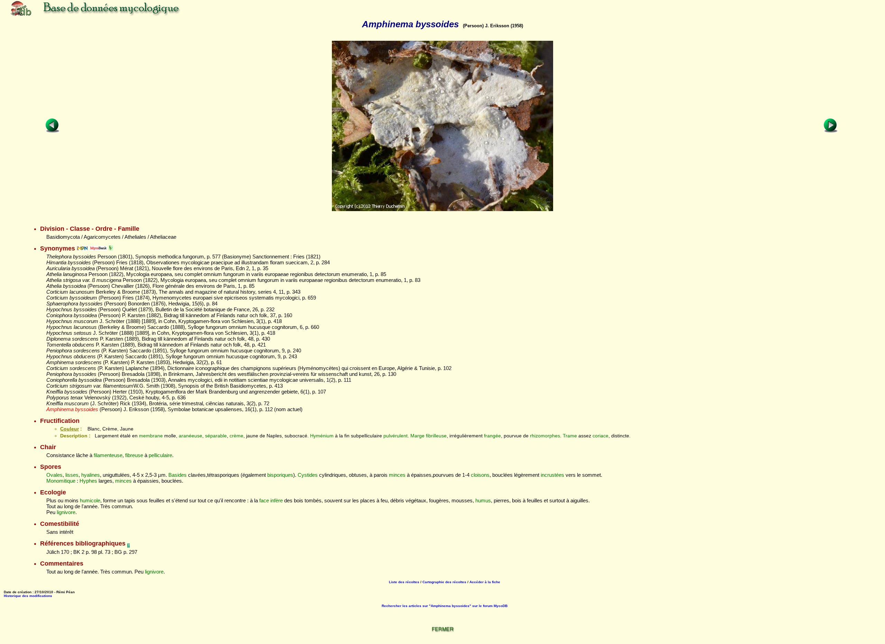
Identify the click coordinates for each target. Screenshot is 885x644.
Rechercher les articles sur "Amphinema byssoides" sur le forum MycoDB (444, 606)
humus (483, 500)
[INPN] (82, 248)
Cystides (308, 475)
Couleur (69, 429)
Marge (417, 435)
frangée (492, 435)
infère (276, 500)
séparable (216, 435)
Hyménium (322, 435)
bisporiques (280, 475)
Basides (177, 475)
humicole (90, 500)
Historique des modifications (28, 596)
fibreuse (134, 455)
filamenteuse (108, 455)
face (264, 500)
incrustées (552, 475)
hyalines (90, 475)
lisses (71, 475)
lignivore (66, 512)
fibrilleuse (436, 435)
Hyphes (88, 481)
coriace (600, 435)
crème (236, 435)
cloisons (480, 475)
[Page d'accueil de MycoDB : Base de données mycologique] (121, 15)
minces (397, 475)
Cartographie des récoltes (444, 582)
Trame (570, 435)
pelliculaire (160, 455)
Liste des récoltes (404, 582)
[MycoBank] (98, 248)
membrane (151, 435)
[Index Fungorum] (111, 248)
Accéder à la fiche (484, 582)
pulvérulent (395, 435)
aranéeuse (190, 435)
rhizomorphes (545, 435)
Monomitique (60, 481)
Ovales (54, 475)
